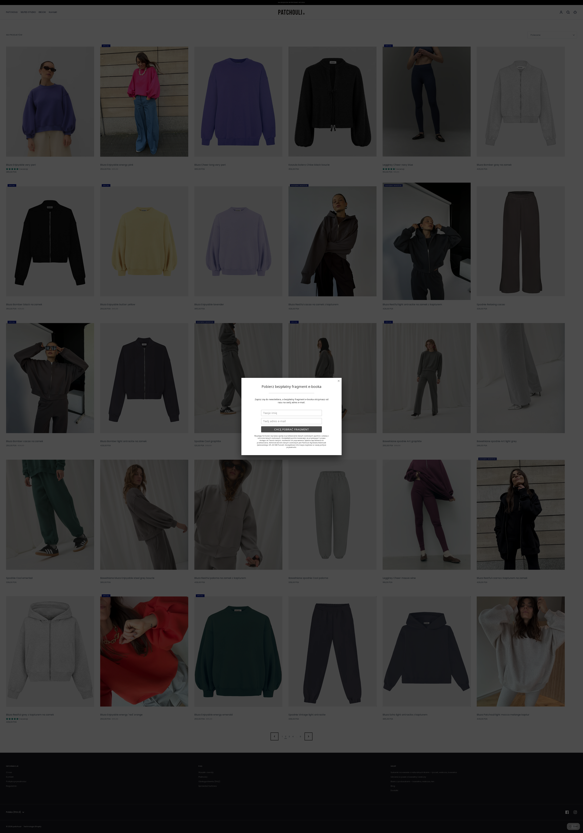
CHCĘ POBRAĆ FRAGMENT (291, 429)
